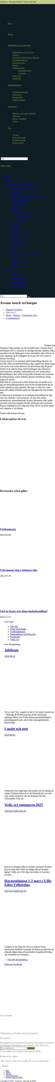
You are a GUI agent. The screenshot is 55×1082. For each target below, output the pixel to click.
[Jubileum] (29, 707)
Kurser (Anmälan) (20, 263)
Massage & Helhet (14, 310)
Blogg (8, 180)
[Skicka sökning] (29, 296)
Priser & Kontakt (19, 278)
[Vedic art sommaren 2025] (29, 862)
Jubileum (11, 650)
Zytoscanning (18, 243)
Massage (16, 192)
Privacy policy (18, 286)
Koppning (22, 219)
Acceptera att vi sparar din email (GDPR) (22, 1051)
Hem (8, 176)
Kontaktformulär (19, 282)
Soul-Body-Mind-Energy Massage (27, 196)
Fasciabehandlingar (20, 200)
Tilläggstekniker (19, 211)
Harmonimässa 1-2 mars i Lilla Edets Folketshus (27, 883)
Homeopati (17, 223)
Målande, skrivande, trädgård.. (26, 255)
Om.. (8, 270)
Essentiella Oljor (25, 215)
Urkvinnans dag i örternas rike (18, 570)
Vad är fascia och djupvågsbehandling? (24, 611)
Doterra (16, 315)
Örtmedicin (17, 227)
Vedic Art (16, 259)
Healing (15, 207)
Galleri (15, 266)
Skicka (31, 1048)
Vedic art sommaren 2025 (23, 805)
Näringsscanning (19, 247)
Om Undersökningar (21, 235)
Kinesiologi (17, 239)
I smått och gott (16, 729)
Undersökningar (13, 231)
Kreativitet (10, 251)
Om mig (15, 274)
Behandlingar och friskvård (18, 184)
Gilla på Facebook (13, 964)
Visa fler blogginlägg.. (17, 959)
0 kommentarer (13, 318)
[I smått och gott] (29, 786)
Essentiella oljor (29, 315)
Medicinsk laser (19, 204)
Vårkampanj (8, 529)
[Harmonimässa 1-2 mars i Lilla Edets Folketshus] (29, 942)
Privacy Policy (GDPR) (14, 1077)
